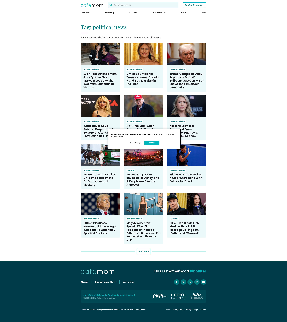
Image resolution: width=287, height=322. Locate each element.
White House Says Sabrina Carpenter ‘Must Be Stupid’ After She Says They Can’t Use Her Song (100, 131)
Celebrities (174, 219)
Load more (143, 251)
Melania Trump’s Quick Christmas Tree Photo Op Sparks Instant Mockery (99, 179)
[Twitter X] (183, 282)
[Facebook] (176, 282)
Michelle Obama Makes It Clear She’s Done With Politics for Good (186, 178)
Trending (130, 170)
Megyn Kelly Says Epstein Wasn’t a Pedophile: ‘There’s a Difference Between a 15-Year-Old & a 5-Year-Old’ (143, 231)
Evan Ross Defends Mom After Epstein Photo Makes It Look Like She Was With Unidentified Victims (100, 80)
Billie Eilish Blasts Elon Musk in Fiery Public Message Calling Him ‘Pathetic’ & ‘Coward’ (184, 228)
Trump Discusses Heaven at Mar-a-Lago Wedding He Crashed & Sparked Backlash (99, 228)
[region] (144, 139)
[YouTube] (203, 282)
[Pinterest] (190, 282)
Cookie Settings (135, 143)
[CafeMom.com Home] (92, 5)
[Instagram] (197, 282)
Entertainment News (91, 69)
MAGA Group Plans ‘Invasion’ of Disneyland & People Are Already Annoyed (142, 179)
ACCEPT (151, 143)
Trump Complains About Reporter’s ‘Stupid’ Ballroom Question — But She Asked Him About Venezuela (187, 80)
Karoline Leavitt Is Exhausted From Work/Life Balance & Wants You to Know (184, 131)
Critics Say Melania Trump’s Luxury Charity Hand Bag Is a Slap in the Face (142, 79)
